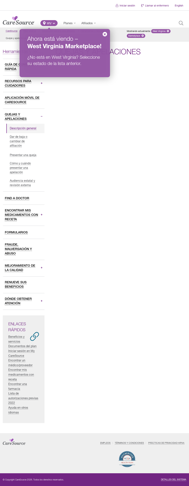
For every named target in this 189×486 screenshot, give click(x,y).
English (179, 5)
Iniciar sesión (127, 5)
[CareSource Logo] (19, 19)
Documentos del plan (22, 346)
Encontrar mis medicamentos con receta (21, 374)
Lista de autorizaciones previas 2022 (23, 397)
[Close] (104, 34)
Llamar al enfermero (157, 5)
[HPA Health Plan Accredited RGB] (127, 459)
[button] (49, 23)
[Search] (181, 23)
